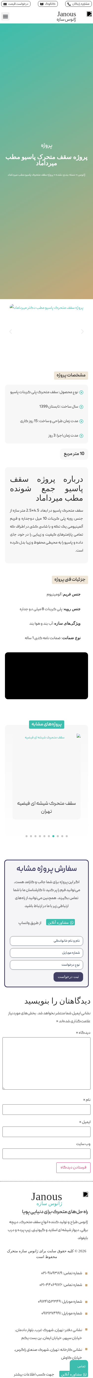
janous (66, 14)
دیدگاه (83, 1033)
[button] (5, 16)
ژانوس (81, 175)
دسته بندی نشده (65, 175)
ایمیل (85, 1122)
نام (87, 1100)
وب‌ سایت (83, 1144)
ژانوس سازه (66, 19)
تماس (81, 1366)
